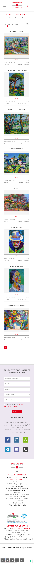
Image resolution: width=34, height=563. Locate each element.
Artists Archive (13, 17)
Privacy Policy (13, 505)
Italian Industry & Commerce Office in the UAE (18, 539)
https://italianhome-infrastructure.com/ (18, 537)
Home (6, 17)
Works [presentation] (7, 24)
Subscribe (17, 411)
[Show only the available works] (27, 24)
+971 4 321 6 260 (11, 535)
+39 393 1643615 (13, 488)
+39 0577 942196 (17, 486)
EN (28, 6)
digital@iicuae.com (24, 535)
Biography (16, 24)
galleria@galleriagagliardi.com (18, 490)
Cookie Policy (22, 505)
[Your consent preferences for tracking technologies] (30, 561)
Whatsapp (25, 488)
